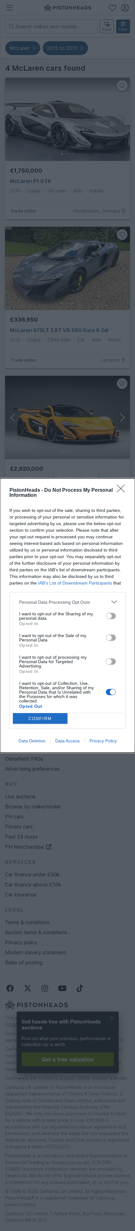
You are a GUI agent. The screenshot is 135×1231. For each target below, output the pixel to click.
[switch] (111, 616)
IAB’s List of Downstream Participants (75, 582)
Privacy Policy (103, 740)
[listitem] (67, 602)
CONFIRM (40, 718)
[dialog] (67, 615)
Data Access (67, 740)
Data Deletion (32, 740)
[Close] (123, 490)
